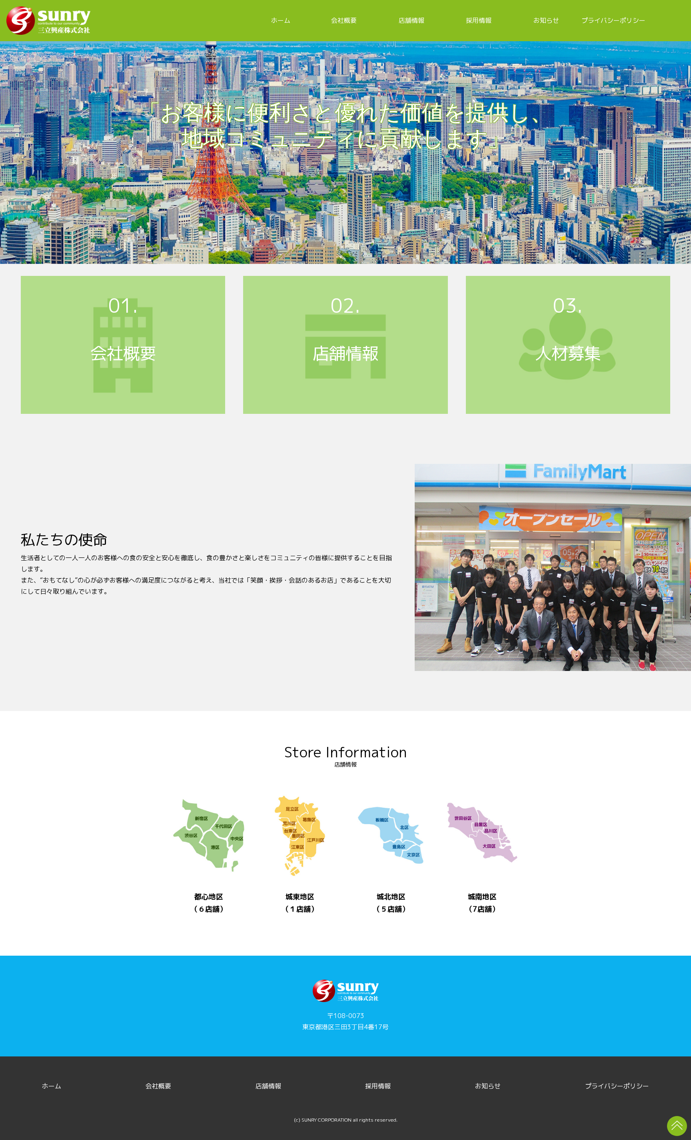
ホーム (280, 20)
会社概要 (344, 20)
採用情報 (478, 20)
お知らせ (546, 20)
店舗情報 (411, 20)
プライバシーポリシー (613, 20)
